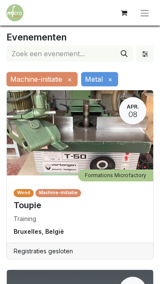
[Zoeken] (124, 54)
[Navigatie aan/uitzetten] (145, 12)
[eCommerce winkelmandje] (123, 12)
